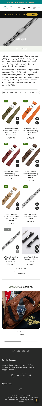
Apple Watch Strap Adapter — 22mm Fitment (31, 259)
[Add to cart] (17, 122)
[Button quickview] (17, 118)
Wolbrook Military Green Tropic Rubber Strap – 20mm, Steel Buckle (11, 132)
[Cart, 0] (28, 8)
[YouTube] (18, 351)
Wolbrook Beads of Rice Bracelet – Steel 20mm (11, 259)
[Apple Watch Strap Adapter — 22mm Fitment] (31, 240)
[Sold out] (17, 251)
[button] (19, 8)
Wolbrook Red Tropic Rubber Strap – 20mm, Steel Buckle (11, 173)
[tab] (3, 166)
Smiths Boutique (24, 395)
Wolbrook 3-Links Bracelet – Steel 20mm (30, 216)
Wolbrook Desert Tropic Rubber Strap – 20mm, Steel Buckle (11, 217)
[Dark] (34, 7)
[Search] (24, 8)
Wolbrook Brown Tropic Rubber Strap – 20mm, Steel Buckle (30, 174)
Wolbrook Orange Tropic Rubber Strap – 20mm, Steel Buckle (30, 132)
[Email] (23, 351)
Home (17, 49)
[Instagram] (13, 351)
